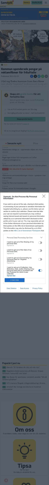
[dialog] (24, 242)
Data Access (24, 288)
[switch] (40, 243)
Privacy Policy (37, 288)
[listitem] (24, 237)
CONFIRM (14, 280)
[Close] (44, 197)
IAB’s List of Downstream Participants (27, 231)
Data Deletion (12, 288)
